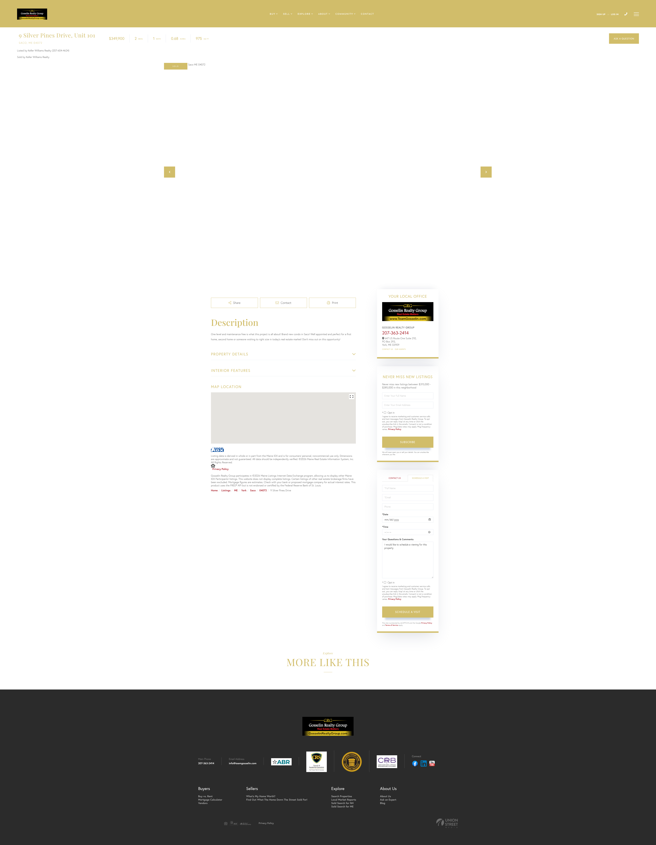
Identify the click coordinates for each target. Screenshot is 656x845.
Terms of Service (391, 625)
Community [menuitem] (344, 14)
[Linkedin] (424, 764)
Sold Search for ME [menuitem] (342, 806)
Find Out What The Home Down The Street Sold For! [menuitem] (276, 799)
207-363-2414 (395, 333)
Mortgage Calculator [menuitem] (210, 799)
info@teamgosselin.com (242, 763)
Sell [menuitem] (286, 14)
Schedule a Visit (420, 478)
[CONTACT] (624, 38)
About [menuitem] (323, 14)
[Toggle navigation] (636, 14)
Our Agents (400, 349)
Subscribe (407, 442)
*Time (385, 526)
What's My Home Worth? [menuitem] (260, 796)
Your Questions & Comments (398, 539)
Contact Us (387, 349)
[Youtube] (432, 764)
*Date (385, 514)
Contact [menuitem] (367, 14)
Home (214, 490)
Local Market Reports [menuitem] (343, 799)
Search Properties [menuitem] (341, 796)
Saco (253, 490)
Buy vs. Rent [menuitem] (205, 796)
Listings (225, 490)
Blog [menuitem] (382, 803)
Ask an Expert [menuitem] (388, 799)
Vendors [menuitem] (203, 803)
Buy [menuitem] (272, 14)
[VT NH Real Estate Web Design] (447, 823)
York (243, 490)
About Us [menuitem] (385, 796)
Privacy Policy (220, 469)
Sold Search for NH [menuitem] (342, 803)
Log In (615, 14)
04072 (263, 490)
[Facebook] (415, 764)
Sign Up (601, 14)
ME (236, 490)
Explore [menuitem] (304, 14)
